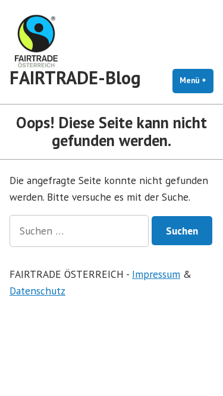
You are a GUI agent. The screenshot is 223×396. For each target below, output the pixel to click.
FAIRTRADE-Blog (75, 77)
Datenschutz (37, 290)
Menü (196, 80)
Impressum (156, 274)
